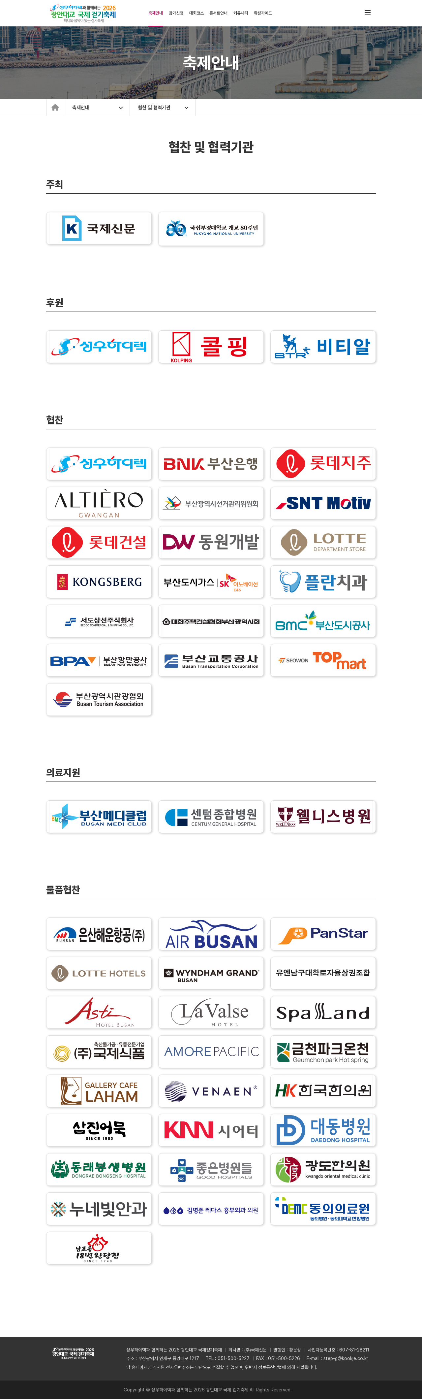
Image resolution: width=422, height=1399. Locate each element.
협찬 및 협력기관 (154, 108)
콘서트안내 (218, 13)
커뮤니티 (240, 13)
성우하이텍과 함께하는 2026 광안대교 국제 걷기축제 (85, 13)
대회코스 (196, 13)
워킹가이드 (263, 13)
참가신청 (176, 13)
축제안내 (155, 13)
